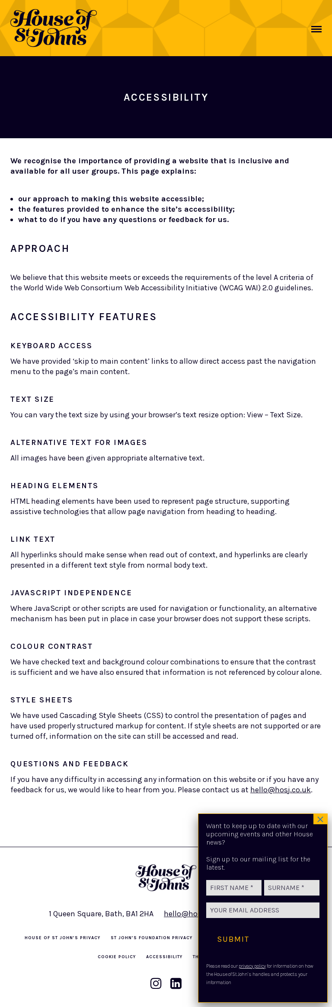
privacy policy (252, 966)
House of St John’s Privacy (62, 937)
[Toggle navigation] (316, 29)
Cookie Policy (117, 956)
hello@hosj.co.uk (280, 789)
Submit (233, 939)
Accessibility (164, 956)
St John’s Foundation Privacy (151, 937)
